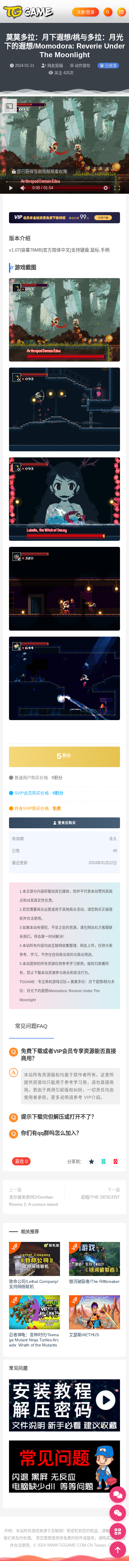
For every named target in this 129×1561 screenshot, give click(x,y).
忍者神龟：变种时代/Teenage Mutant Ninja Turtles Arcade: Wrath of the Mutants (34, 1339)
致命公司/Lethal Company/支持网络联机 (33, 1284)
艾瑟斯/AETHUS (84, 1334)
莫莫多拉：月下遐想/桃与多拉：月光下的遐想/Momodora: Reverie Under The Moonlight (67, 991)
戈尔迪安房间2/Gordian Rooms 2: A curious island (33, 1201)
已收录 (110, 65)
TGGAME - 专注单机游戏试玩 (43, 982)
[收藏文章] (91, 1161)
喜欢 (21, 1161)
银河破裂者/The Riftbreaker (94, 1281)
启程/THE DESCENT (100, 1197)
